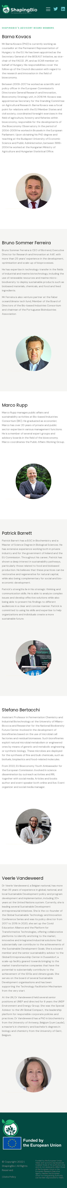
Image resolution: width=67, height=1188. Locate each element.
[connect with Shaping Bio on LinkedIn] (63, 9)
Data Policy (9, 1176)
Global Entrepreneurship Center (21, 957)
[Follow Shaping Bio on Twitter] (56, 9)
